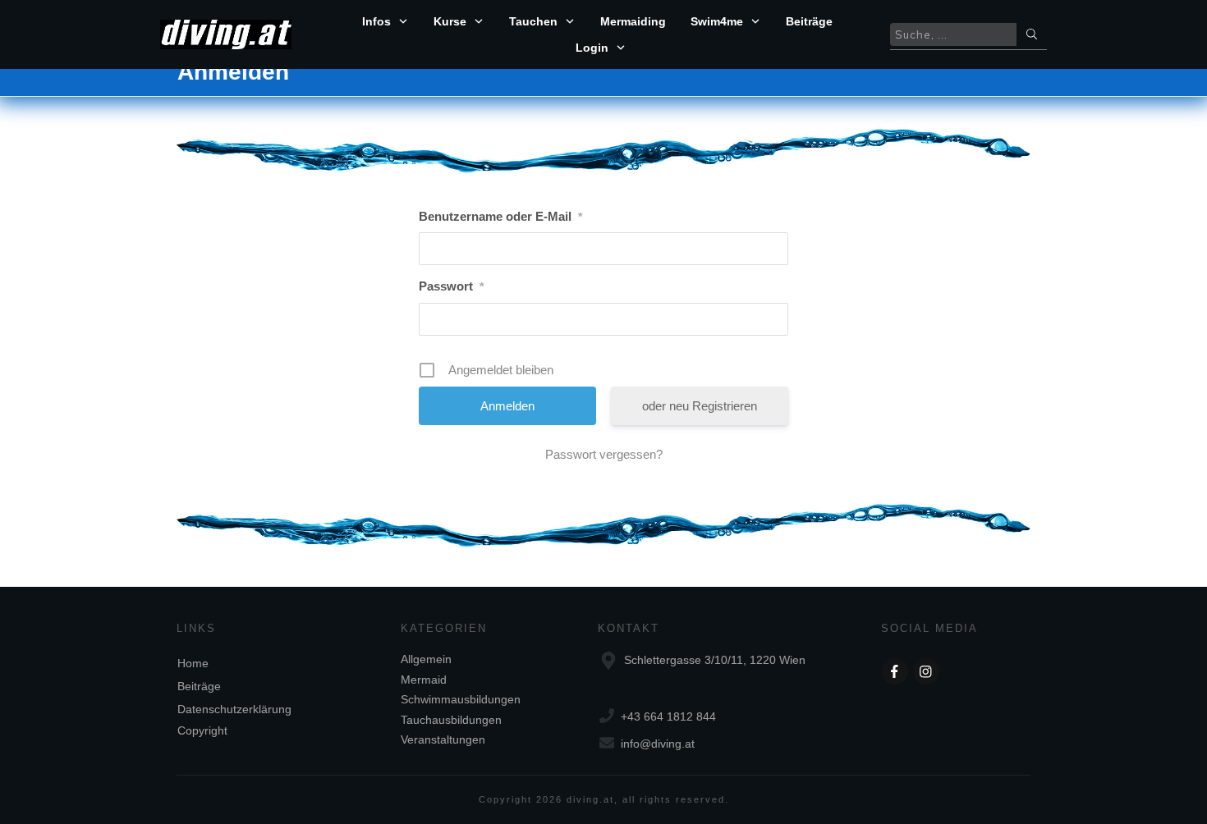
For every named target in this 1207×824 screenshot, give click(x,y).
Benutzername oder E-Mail (500, 216)
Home (193, 663)
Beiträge (199, 686)
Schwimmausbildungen (461, 699)
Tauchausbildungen (451, 719)
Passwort (451, 286)
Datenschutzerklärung (234, 709)
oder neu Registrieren (699, 406)
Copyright (202, 730)
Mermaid (424, 679)
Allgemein (426, 659)
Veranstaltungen (443, 739)
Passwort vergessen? (604, 454)
